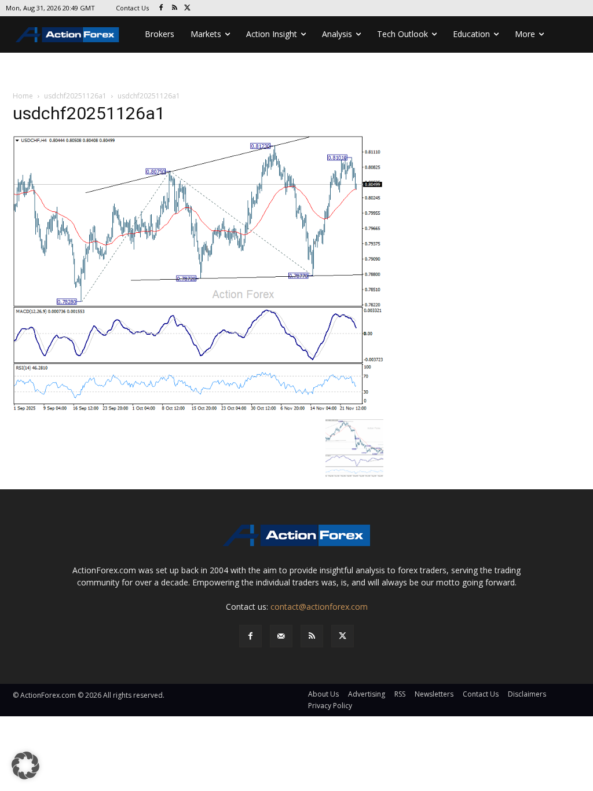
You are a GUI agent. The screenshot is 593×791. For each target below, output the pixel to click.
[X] (188, 8)
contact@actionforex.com (319, 606)
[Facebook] (161, 8)
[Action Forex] (67, 34)
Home (23, 96)
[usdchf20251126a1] (198, 274)
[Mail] (281, 636)
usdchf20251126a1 (75, 96)
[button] (25, 765)
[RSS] (174, 8)
